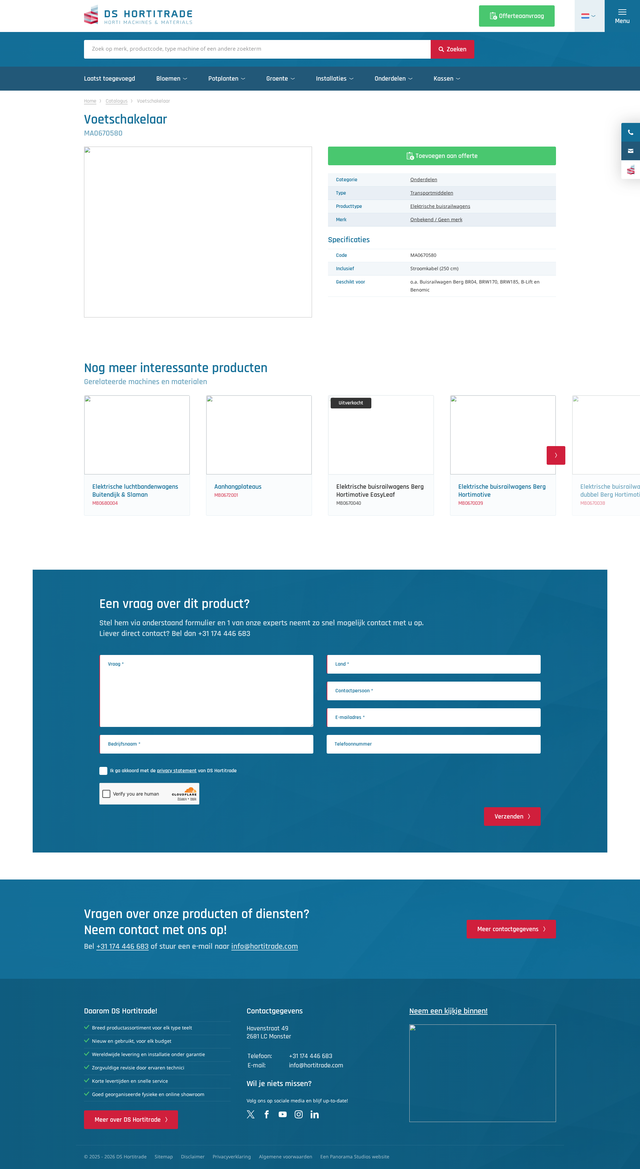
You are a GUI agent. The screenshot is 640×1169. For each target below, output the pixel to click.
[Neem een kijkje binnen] (482, 1073)
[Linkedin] (315, 1114)
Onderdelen (423, 180)
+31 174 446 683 (122, 946)
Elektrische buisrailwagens (440, 206)
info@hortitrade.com (264, 946)
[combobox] (257, 49)
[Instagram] (299, 1114)
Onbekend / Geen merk (436, 220)
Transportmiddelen (431, 193)
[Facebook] (267, 1114)
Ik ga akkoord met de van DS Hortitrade (173, 770)
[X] (251, 1114)
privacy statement (177, 770)
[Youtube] (283, 1114)
